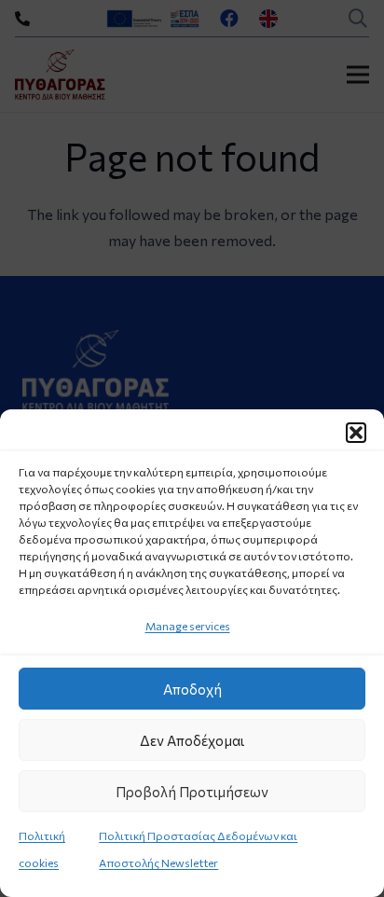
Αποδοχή (192, 689)
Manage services (187, 625)
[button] (356, 432)
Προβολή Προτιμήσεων (192, 791)
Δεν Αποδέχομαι (192, 740)
